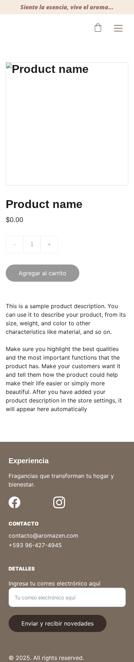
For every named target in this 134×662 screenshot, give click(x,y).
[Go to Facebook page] (14, 502)
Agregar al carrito (42, 273)
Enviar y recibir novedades (57, 623)
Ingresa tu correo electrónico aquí (54, 583)
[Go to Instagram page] (59, 502)
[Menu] (118, 28)
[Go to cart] (98, 28)
